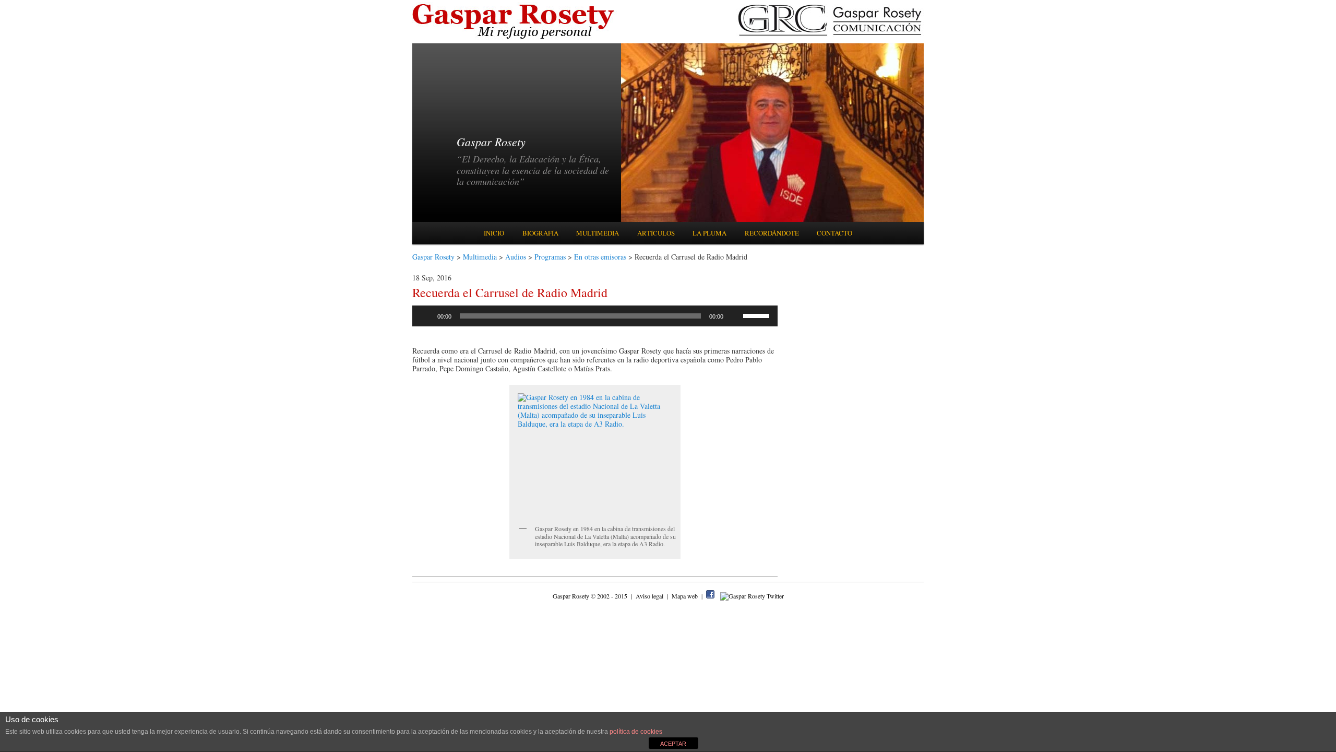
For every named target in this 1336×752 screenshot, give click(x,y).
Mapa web (685, 596)
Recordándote (772, 233)
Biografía (540, 233)
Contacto (834, 233)
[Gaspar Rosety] (514, 38)
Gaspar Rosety (433, 257)
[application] (595, 316)
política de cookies (636, 731)
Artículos (656, 233)
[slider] (757, 315)
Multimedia (597, 233)
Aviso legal (650, 596)
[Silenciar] (735, 316)
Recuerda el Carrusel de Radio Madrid (509, 292)
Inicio (494, 233)
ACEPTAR (673, 744)
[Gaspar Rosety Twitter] (752, 596)
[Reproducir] (426, 316)
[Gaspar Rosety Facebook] (710, 596)
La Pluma (709, 233)
